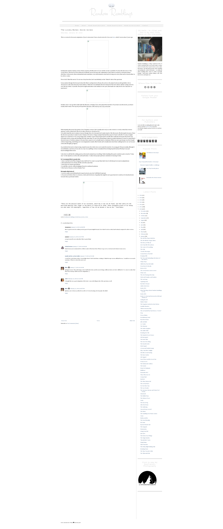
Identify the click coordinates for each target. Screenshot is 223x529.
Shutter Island (143, 302)
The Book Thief (144, 339)
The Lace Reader (144, 388)
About (84, 25)
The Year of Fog (144, 402)
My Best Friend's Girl (145, 424)
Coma (141, 415)
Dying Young (143, 442)
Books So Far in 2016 (132, 25)
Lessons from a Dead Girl (146, 253)
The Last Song (143, 279)
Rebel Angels (143, 346)
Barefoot (142, 379)
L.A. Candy (143, 324)
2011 (140, 206)
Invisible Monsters (144, 306)
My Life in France (144, 319)
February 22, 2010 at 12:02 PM (75, 278)
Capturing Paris (144, 281)
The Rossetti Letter (145, 343)
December (143, 211)
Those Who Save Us (145, 374)
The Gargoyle (143, 426)
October (143, 215)
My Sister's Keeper (145, 283)
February (143, 234)
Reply (66, 231)
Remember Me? (144, 372)
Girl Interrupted (144, 337)
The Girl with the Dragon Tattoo (148, 240)
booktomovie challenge (69, 217)
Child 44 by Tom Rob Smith (146, 264)
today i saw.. (143, 272)
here (114, 37)
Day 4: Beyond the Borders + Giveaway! (148, 161)
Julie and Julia (143, 321)
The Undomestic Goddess (146, 363)
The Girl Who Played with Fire (147, 238)
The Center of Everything (146, 247)
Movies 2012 (143, 268)
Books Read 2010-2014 (96, 25)
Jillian (66, 267)
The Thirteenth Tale (145, 453)
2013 (140, 202)
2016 (140, 195)
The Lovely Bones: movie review (148, 270)
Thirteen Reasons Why (145, 308)
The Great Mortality (145, 420)
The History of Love (145, 398)
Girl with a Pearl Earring (146, 352)
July (142, 222)
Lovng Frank (143, 377)
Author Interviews (144, 286)
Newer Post (64, 320)
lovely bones (78, 217)
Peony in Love (143, 361)
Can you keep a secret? (146, 409)
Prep (141, 313)
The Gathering (143, 407)
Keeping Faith (143, 256)
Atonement (143, 393)
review (86, 217)
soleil (66, 278)
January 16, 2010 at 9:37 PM (77, 236)
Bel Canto (142, 422)
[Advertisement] (148, 505)
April (142, 229)
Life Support (143, 357)
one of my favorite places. (152, 168)
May (142, 227)
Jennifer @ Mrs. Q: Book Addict (72, 256)
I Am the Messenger (145, 251)
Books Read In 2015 (114, 25)
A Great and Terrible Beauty (147, 348)
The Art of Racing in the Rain (147, 275)
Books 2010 (143, 288)
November (143, 213)
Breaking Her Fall (144, 332)
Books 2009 (143, 294)
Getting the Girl (144, 299)
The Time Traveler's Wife (146, 451)
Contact (145, 25)
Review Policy (148, 126)
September (144, 218)
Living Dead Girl (144, 431)
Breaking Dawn (144, 449)
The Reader (143, 366)
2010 (140, 209)
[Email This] (65, 215)
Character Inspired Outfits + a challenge (149, 165)
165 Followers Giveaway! (152, 152)
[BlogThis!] (66, 215)
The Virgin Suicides (145, 438)
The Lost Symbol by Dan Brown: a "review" (150, 310)
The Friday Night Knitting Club (147, 446)
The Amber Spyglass (145, 328)
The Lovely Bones (144, 383)
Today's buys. (143, 261)
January (143, 236)
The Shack (143, 411)
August (142, 220)
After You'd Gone (144, 404)
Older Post (132, 320)
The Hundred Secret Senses (147, 335)
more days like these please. (147, 244)
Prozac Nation (143, 315)
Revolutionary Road (145, 317)
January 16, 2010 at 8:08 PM (78, 227)
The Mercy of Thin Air (145, 242)
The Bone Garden (144, 355)
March (142, 231)
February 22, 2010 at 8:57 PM (77, 288)
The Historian (143, 326)
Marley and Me (144, 418)
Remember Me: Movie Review (153, 177)
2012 (140, 204)
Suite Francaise (144, 444)
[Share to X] (68, 215)
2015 (140, 197)
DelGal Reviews (69, 246)
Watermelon (143, 429)
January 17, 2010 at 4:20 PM (77, 267)
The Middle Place (144, 396)
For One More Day (144, 385)
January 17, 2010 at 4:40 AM (80, 246)
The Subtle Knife (144, 330)
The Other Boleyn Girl (145, 381)
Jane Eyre (142, 433)
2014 (140, 200)
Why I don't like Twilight (146, 350)
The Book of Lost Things (146, 435)
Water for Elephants (145, 368)
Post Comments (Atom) (73, 323)
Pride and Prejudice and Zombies (148, 277)
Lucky (141, 400)
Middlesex (142, 370)
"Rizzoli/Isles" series (145, 440)
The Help (142, 249)
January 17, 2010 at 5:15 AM (87, 256)
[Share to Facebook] (69, 215)
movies (82, 217)
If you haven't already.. (146, 266)
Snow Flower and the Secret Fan (148, 359)
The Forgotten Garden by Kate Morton (149, 304)
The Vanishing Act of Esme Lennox (148, 413)
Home (77, 25)
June (142, 225)
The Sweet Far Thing (145, 341)
